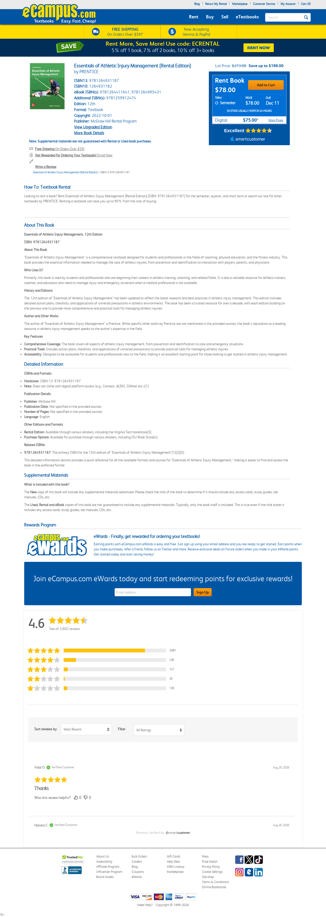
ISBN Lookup (175, 867)
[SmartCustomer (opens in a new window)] (247, 139)
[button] (102, 650)
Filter (121, 729)
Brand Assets (105, 877)
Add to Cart (266, 85)
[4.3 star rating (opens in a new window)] (259, 130)
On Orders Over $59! (60, 149)
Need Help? (145, 905)
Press (205, 856)
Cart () (306, 4)
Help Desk (173, 861)
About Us (102, 856)
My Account (288, 4)
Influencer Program (109, 872)
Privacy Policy (211, 867)
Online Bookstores (214, 887)
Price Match (210, 861)
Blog (197, 4)
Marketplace (240, 4)
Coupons (138, 872)
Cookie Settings (212, 872)
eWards (137, 877)
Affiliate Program (107, 867)
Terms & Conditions (215, 882)
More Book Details (89, 132)
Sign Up (202, 592)
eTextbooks (247, 16)
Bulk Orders (139, 856)
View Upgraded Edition (93, 127)
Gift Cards (173, 856)
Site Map (208, 877)
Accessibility (104, 861)
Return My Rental (216, 4)
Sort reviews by (45, 729)
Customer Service (264, 4)
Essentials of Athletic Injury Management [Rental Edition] (65, 172)
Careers (137, 861)
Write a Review (45, 167)
